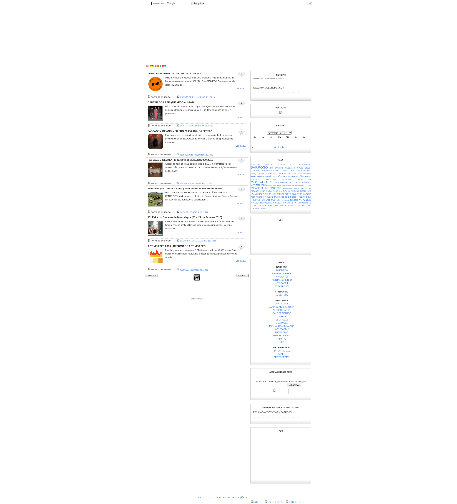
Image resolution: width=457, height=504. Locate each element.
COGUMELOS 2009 (279, 171)
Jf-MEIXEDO (282, 270)
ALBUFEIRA (255, 165)
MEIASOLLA (282, 323)
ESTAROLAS (281, 320)
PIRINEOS (295, 191)
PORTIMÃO (279, 194)
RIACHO (282, 339)
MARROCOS (271, 179)
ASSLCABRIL (281, 283)
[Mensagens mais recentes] (151, 276)
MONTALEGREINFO (282, 280)
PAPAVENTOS (282, 277)
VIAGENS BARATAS (288, 206)
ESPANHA (286, 173)
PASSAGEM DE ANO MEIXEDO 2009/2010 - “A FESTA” (180, 131)
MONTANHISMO (259, 185)
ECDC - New (281, 295)
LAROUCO (255, 179)
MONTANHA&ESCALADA (281, 326)
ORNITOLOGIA (305, 185)
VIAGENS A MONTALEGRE (261, 203)
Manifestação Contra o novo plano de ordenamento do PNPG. (185, 188)
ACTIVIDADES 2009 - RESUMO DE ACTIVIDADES (176, 246)
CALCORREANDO (282, 313)
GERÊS (260, 176)
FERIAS (296, 174)
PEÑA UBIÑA (265, 191)
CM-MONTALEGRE (281, 273)
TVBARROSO (281, 286)
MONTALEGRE (262, 182)
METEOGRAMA (281, 357)
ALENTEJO (268, 165)
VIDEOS (264, 209)
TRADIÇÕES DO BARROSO (285, 197)
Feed (250, 497)
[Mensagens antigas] (242, 276)
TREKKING (304, 196)
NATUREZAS (281, 332)
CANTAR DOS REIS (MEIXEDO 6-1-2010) (171, 102)
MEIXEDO (286, 179)
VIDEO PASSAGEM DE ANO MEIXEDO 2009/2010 (176, 73)
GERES (253, 176)
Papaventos (287, 188)
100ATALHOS (281, 303)
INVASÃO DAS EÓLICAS (275, 176)
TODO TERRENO (258, 197)
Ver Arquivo (279, 147)
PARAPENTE (299, 188)
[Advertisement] (246, 66)
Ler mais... (241, 88)
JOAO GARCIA (292, 176)
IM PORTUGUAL (282, 351)
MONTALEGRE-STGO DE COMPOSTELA (293, 183)
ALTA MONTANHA (281, 310)
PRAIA (299, 194)
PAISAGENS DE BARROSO (266, 188)
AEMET (281, 354)
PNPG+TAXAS (269, 194)
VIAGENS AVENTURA (268, 206)
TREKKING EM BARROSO (263, 200)
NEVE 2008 (271, 185)
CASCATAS (290, 168)
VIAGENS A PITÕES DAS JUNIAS (286, 203)
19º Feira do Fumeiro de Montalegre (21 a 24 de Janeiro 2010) (185, 217)
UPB (282, 342)
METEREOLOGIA (304, 179)
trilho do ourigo (283, 200)
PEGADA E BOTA (281, 335)
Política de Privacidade (223, 497)
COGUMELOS (265, 171)
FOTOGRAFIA (305, 174)
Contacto (200, 497)
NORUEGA (294, 185)
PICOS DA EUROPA (281, 191)
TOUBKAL (269, 197)
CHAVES (300, 168)
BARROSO (259, 167)
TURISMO (294, 200)
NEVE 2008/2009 (283, 185)
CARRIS (282, 316)
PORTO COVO (290, 194)
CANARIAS (279, 168)
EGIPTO (277, 174)
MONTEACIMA (282, 329)
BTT (271, 168)
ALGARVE (281, 165)
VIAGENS (305, 199)
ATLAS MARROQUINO (300, 165)
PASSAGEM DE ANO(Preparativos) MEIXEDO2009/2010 (180, 160)
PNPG (259, 194)
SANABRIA (307, 194)
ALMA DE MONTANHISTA (281, 307)
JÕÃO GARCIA (305, 176)
